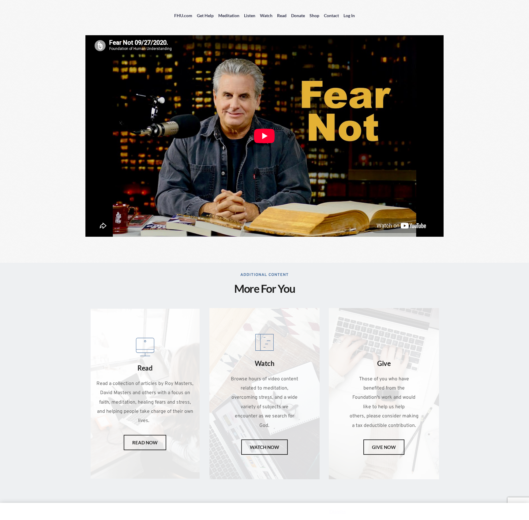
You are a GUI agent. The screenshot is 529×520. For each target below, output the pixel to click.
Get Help (205, 15)
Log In (349, 15)
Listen (249, 15)
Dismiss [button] (337, 511)
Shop (314, 15)
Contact (331, 15)
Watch (266, 15)
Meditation (228, 15)
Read (282, 15)
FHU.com (183, 15)
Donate (298, 15)
